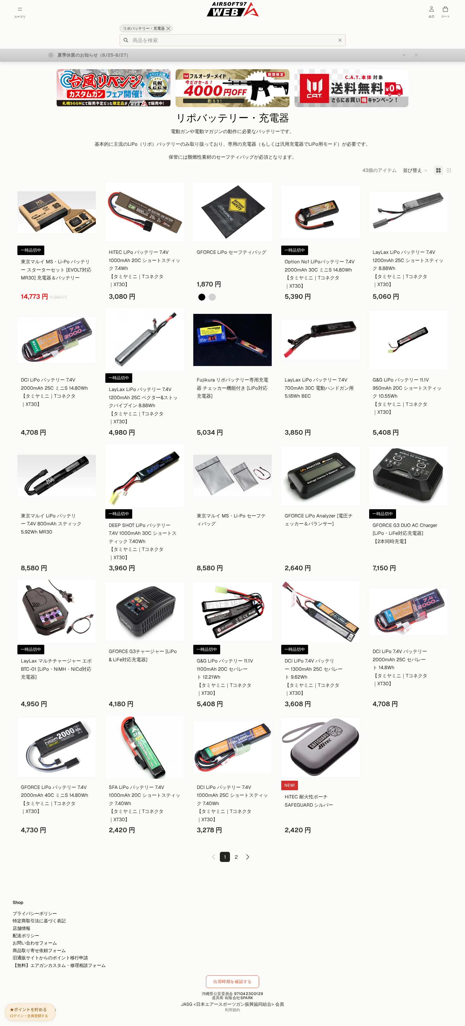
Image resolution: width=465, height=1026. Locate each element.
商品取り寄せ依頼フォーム (39, 950)
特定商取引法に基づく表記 (39, 921)
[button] (415, 170)
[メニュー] (20, 9)
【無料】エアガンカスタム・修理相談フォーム (59, 965)
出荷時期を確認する (232, 981)
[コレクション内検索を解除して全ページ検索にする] (168, 28)
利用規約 (232, 1009)
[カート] (445, 9)
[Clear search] (340, 40)
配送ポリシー (26, 935)
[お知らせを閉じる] (416, 55)
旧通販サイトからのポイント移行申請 (50, 958)
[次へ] (247, 857)
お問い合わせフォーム (35, 943)
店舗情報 (21, 928)
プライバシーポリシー (35, 913)
